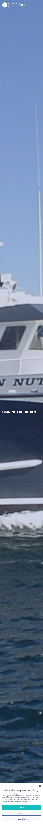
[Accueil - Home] (13, 7)
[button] (40, 786)
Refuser (21, 813)
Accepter (21, 807)
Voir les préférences (21, 819)
